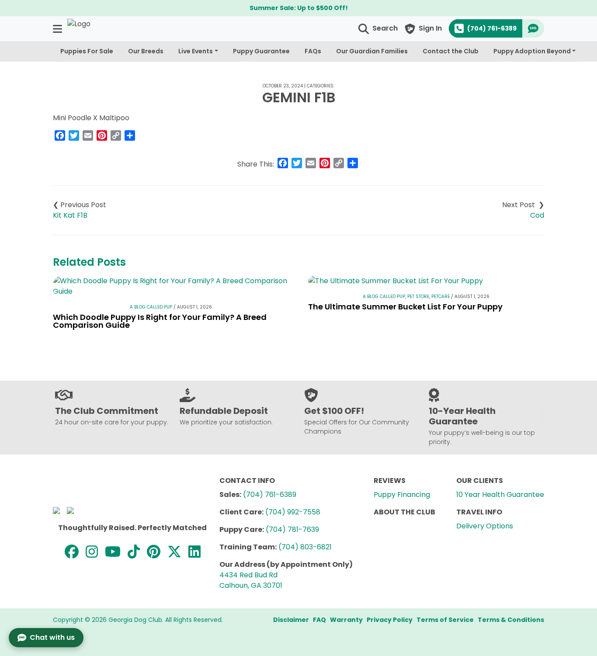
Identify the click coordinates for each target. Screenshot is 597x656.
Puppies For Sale (86, 51)
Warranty (346, 619)
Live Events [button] (195, 51)
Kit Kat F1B (70, 215)
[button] (58, 28)
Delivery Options (484, 526)
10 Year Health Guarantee (500, 494)
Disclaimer (291, 619)
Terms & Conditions (511, 619)
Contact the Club (451, 51)
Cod (537, 215)
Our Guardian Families (372, 51)
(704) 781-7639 (292, 529)
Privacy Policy (390, 619)
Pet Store (418, 296)
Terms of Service (445, 619)
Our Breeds (145, 51)
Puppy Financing (402, 494)
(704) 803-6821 (305, 547)
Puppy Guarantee (261, 51)
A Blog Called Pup (151, 307)
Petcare (440, 296)
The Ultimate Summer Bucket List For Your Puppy (405, 306)
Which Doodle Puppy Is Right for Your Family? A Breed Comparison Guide (160, 321)
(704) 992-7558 (292, 512)
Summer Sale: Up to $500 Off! (299, 7)
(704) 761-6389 (269, 494)
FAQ (319, 619)
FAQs (313, 51)
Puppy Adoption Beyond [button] (532, 51)
